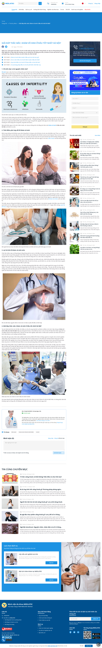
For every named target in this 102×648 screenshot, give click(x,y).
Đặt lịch (51, 563)
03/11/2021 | (22, 62)
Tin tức (62, 9)
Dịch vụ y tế (29, 9)
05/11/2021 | (22, 60)
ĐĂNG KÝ (95, 619)
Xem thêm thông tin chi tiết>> (43, 420)
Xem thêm (97, 135)
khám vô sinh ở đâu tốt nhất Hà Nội (26, 432)
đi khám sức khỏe (53, 199)
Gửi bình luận (57, 453)
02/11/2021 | (22, 65)
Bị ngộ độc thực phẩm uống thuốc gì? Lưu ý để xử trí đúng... (40, 514)
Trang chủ (4, 23)
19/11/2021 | (21, 57)
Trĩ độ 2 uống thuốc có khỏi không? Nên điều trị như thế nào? (41, 477)
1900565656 (6, 615)
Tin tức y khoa (13, 23)
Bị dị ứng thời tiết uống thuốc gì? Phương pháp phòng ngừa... (41, 489)
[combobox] (85, 112)
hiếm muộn (51, 138)
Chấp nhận (88, 645)
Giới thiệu (21, 9)
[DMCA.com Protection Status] (7, 638)
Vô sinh (4, 72)
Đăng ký (90, 3)
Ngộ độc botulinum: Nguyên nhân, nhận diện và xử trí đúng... (41, 527)
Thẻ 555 (68, 9)
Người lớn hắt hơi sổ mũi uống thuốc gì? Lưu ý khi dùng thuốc (41, 502)
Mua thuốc (87, 9)
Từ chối (81, 645)
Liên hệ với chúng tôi (85, 60)
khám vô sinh (52, 125)
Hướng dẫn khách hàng (39, 9)
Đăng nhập (97, 3)
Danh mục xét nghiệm (77, 9)
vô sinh (37, 432)
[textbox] (85, 112)
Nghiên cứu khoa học (53, 9)
